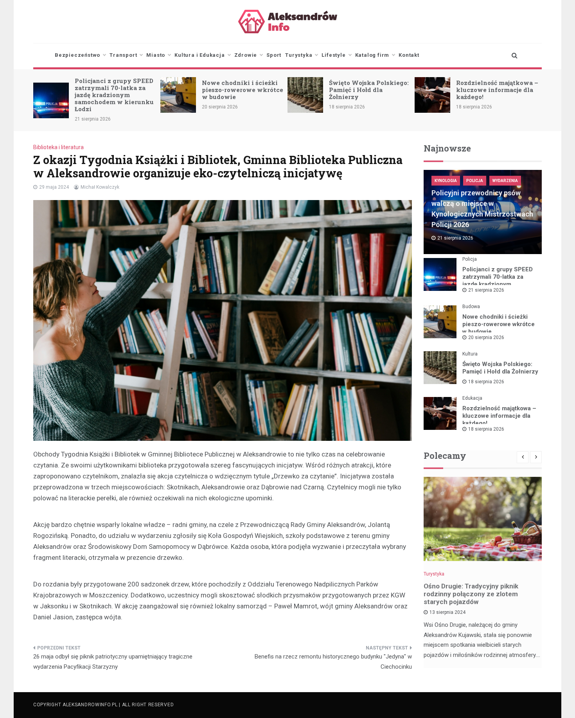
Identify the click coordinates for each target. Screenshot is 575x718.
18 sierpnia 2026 (486, 381)
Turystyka (298, 55)
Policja (474, 181)
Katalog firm (372, 55)
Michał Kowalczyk (100, 187)
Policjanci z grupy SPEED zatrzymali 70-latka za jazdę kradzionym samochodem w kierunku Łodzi (114, 95)
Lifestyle (333, 55)
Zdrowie (245, 55)
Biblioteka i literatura (58, 147)
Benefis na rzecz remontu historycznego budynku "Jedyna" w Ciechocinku (333, 661)
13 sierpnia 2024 (447, 612)
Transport (123, 55)
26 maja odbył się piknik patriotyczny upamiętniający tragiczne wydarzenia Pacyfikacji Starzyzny (112, 661)
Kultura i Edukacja (199, 55)
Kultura (470, 354)
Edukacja (472, 398)
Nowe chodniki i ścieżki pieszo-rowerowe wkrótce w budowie (242, 90)
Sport (273, 55)
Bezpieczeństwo (77, 55)
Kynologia (446, 181)
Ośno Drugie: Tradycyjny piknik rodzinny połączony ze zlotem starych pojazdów (471, 594)
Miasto (155, 55)
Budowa (471, 306)
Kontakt (409, 55)
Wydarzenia (505, 181)
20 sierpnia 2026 (486, 337)
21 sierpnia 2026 (486, 290)
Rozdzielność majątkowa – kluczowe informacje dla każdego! (497, 90)
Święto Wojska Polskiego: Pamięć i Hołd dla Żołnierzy (369, 90)
